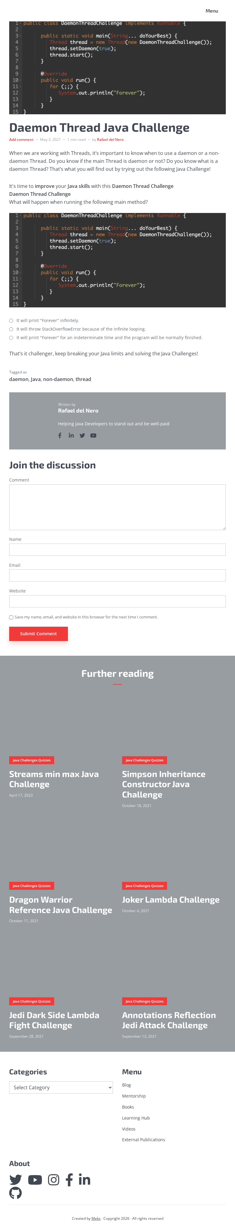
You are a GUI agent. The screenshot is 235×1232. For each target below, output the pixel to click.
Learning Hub (136, 1117)
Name (15, 539)
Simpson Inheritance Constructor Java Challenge (164, 784)
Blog (126, 1085)
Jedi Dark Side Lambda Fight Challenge (54, 1020)
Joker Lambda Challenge (171, 899)
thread (83, 379)
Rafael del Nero (110, 139)
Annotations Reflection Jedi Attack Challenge (169, 1020)
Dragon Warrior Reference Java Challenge (60, 904)
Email (15, 565)
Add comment (21, 139)
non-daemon (58, 379)
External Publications (143, 1139)
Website (17, 591)
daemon (18, 379)
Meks (96, 1218)
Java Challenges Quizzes (31, 760)
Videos (129, 1128)
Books (128, 1107)
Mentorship (134, 1096)
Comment (19, 480)
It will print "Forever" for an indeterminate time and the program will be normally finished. (110, 337)
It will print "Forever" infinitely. (48, 320)
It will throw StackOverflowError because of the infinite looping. (81, 329)
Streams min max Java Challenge (54, 779)
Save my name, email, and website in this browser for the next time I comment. (86, 617)
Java (36, 379)
